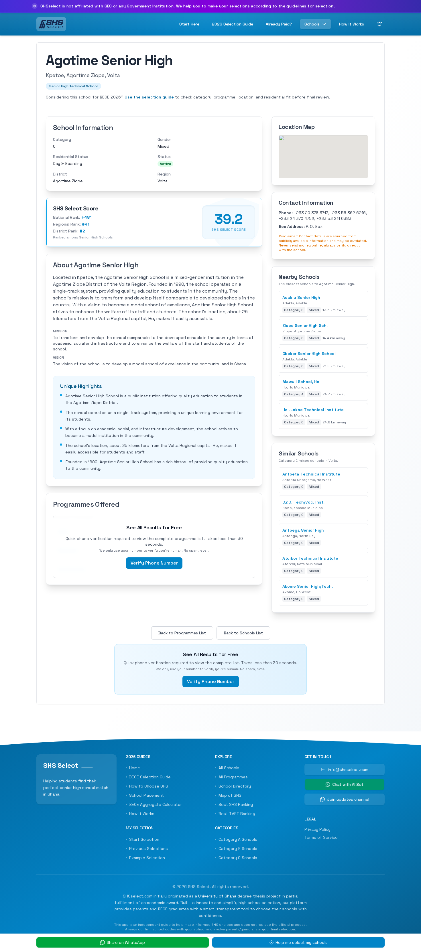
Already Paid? (279, 24)
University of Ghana (217, 896)
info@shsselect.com (348, 769)
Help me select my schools (302, 942)
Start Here (189, 24)
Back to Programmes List (182, 633)
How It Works (351, 24)
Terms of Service (321, 837)
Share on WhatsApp (126, 942)
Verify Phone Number (154, 563)
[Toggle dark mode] (379, 24)
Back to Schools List (243, 633)
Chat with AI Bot (348, 784)
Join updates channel (348, 799)
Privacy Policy (317, 829)
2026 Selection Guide (232, 24)
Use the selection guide (149, 97)
